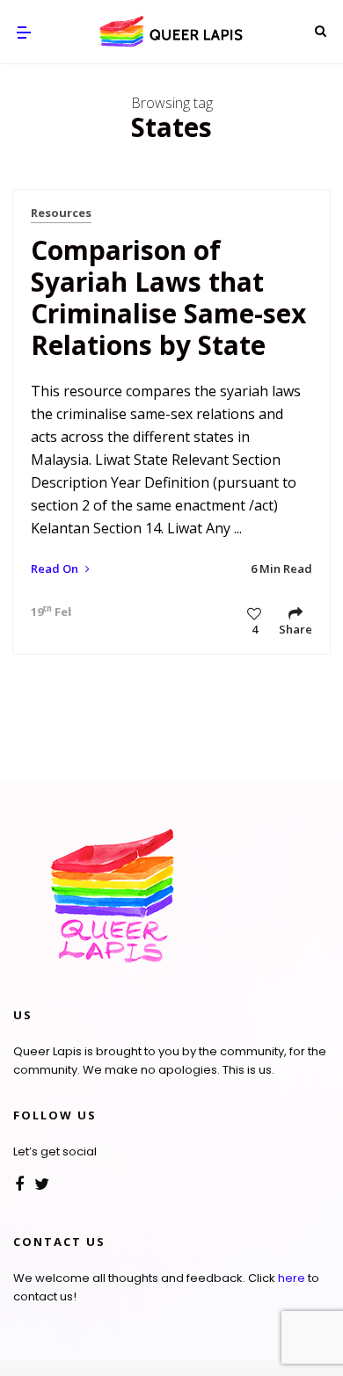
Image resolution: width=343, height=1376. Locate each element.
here (291, 1278)
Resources (61, 213)
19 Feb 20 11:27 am (46, 611)
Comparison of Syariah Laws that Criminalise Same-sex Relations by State (168, 297)
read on (56, 568)
